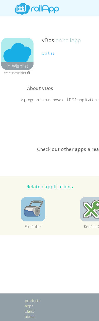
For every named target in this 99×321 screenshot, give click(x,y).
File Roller (33, 226)
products (32, 300)
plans (29, 311)
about (30, 316)
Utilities (48, 53)
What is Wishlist (15, 73)
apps (29, 306)
